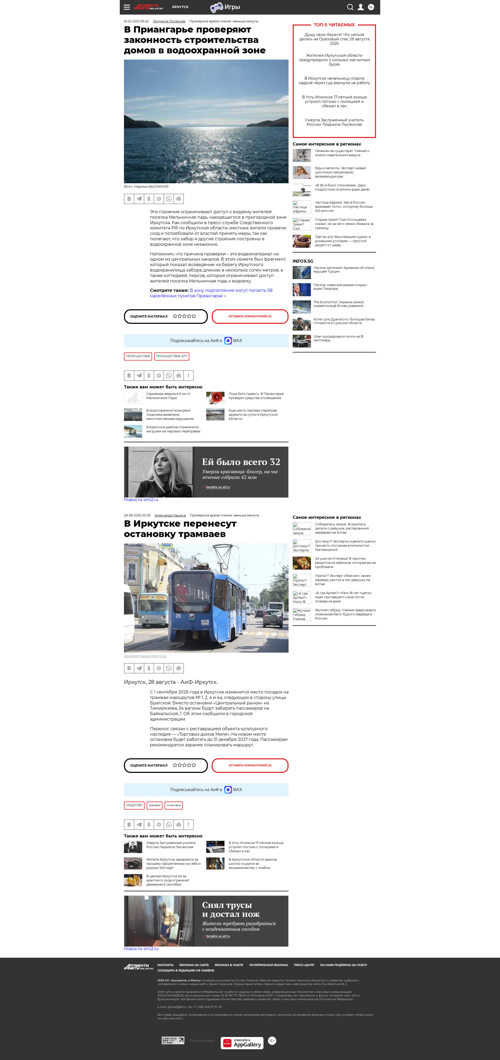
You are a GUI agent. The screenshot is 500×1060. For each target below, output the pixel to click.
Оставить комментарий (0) (250, 316)
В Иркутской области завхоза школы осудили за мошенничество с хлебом (253, 863)
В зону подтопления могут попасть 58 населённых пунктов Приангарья (211, 293)
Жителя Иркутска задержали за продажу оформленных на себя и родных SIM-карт (173, 863)
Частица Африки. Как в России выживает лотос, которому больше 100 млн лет (343, 206)
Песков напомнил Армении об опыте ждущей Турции (344, 269)
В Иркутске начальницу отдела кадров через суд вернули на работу (334, 80)
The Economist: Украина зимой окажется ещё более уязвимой (339, 304)
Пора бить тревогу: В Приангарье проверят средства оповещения (256, 396)
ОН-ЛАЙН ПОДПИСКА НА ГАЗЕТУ (343, 965)
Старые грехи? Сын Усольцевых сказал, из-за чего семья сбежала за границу (344, 224)
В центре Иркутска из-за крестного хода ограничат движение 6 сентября (167, 880)
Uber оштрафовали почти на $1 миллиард (339, 338)
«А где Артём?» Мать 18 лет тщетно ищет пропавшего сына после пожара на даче (343, 597)
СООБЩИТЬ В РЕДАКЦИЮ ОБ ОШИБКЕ (186, 970)
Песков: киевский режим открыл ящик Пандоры (340, 287)
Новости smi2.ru (141, 499)
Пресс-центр (304, 965)
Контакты (165, 965)
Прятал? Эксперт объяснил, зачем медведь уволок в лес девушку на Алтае (343, 580)
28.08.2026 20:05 (137, 515)
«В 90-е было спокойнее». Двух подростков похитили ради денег (342, 187)
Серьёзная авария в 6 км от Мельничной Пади (168, 396)
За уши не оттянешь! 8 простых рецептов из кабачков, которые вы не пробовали (345, 563)
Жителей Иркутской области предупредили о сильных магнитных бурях (334, 60)
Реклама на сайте (194, 965)
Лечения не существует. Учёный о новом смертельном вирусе (342, 153)
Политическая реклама (268, 965)
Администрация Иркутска (145, 656)
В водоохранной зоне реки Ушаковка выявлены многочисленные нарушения (170, 414)
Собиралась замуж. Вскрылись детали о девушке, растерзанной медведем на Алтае (342, 528)
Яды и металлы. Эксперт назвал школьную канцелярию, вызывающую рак (340, 172)
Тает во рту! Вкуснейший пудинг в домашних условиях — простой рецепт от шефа (343, 241)
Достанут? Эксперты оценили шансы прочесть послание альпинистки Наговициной (345, 545)
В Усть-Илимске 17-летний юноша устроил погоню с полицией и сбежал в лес (334, 101)
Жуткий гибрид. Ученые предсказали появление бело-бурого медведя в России (345, 614)
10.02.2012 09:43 (136, 21)
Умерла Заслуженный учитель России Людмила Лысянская (334, 122)
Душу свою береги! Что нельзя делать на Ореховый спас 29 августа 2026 (334, 39)
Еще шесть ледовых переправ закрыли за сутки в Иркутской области (253, 414)
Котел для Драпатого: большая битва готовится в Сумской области (344, 321)
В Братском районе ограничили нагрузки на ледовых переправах (173, 429)
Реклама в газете (229, 965)
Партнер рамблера (202, 1040)
